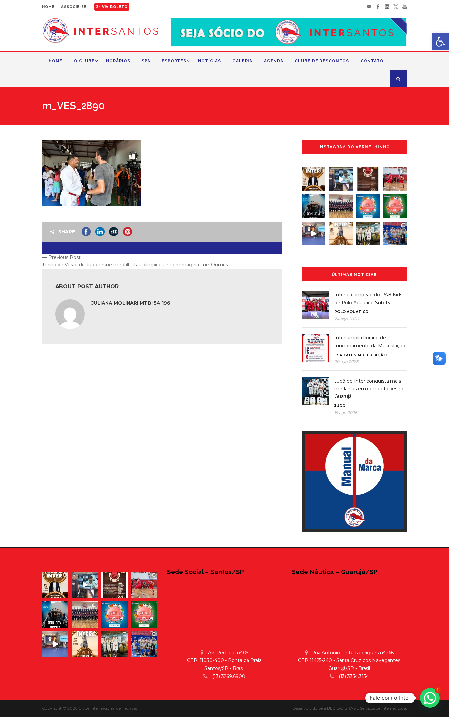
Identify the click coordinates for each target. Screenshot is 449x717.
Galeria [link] (242, 61)
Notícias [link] (209, 61)
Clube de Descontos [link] (322, 61)
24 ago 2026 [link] (346, 318)
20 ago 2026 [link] (346, 361)
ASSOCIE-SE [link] (73, 7)
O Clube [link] (84, 61)
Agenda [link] (273, 61)
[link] (440, 41)
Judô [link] (339, 405)
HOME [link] (48, 7)
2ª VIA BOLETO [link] (112, 7)
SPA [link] (146, 61)
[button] (430, 698)
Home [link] (55, 61)
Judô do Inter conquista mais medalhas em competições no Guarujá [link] (369, 389)
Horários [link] (118, 61)
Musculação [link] (372, 355)
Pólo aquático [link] (351, 311)
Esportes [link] (174, 61)
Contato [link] (372, 61)
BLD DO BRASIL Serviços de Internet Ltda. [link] (367, 708)
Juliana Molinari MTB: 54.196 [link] (130, 303)
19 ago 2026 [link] (345, 412)
